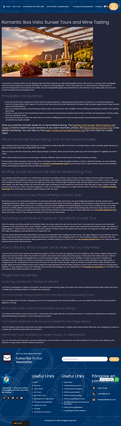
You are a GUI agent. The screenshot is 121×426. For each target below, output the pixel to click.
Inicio (8, 6)
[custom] (8, 398)
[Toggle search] (107, 6)
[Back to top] (117, 422)
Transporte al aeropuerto (83, 6)
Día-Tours (17, 6)
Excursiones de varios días (33, 6)
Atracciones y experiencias (57, 6)
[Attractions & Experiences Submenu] (70, 6)
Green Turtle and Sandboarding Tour (65, 130)
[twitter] (17, 398)
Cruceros (99, 6)
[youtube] (21, 398)
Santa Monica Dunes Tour (98, 127)
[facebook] (4, 398)
